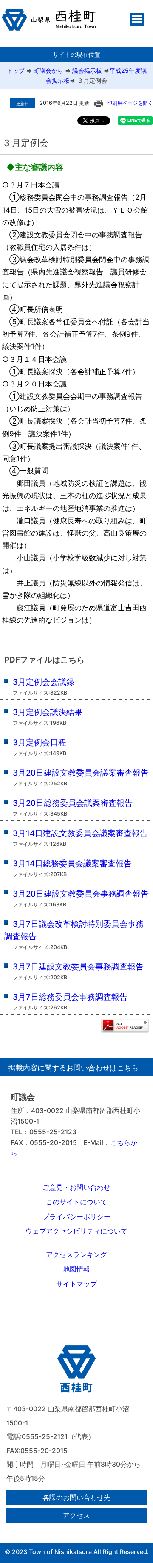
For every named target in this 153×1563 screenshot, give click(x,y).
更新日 (22, 103)
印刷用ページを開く (130, 103)
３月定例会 (92, 80)
